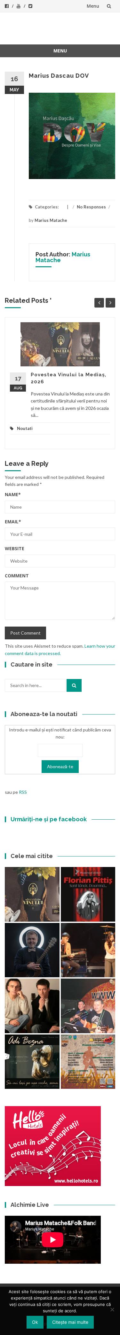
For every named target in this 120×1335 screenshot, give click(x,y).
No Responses (91, 206)
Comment (17, 576)
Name (13, 494)
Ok (35, 1322)
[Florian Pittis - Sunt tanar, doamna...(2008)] (88, 894)
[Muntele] (88, 1006)
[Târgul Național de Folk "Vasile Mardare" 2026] (88, 1061)
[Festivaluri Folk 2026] (88, 950)
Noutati (25, 428)
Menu (93, 6)
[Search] (74, 685)
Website (14, 548)
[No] (112, 1309)
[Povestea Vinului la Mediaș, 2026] (32, 894)
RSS (23, 792)
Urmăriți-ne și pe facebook (49, 819)
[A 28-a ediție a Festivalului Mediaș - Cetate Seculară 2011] (32, 950)
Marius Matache (51, 220)
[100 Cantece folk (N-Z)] (32, 1006)
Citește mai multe (70, 1322)
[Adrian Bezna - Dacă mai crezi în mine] (32, 1061)
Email (13, 522)
